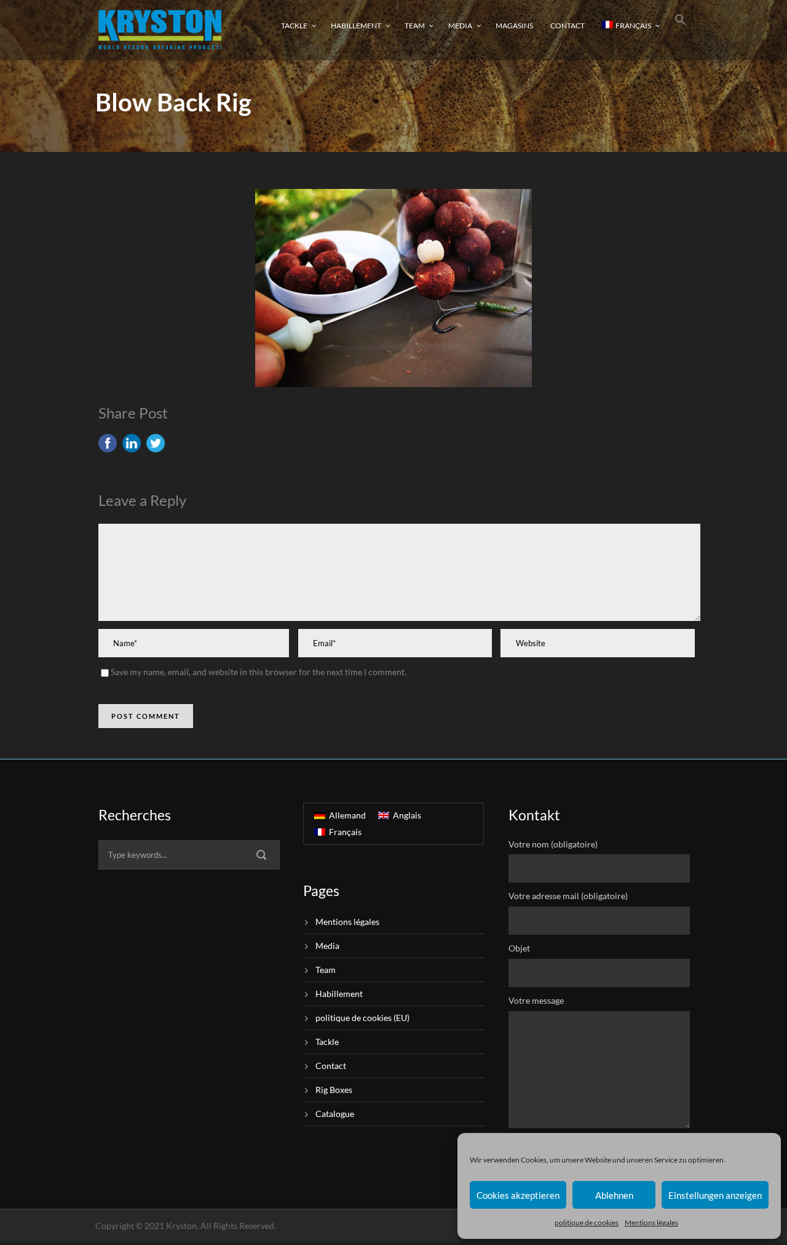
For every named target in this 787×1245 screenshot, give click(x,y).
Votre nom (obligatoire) (553, 844)
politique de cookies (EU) (362, 1017)
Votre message (536, 1000)
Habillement (356, 25)
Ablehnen (614, 1195)
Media (460, 25)
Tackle (294, 25)
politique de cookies (587, 1222)
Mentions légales (651, 1222)
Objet (519, 948)
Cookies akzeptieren (518, 1195)
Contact (567, 25)
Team (415, 25)
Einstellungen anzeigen (715, 1195)
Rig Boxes (333, 1089)
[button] (680, 29)
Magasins (514, 25)
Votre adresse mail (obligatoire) (568, 896)
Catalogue (334, 1113)
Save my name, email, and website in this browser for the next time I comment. (258, 672)
